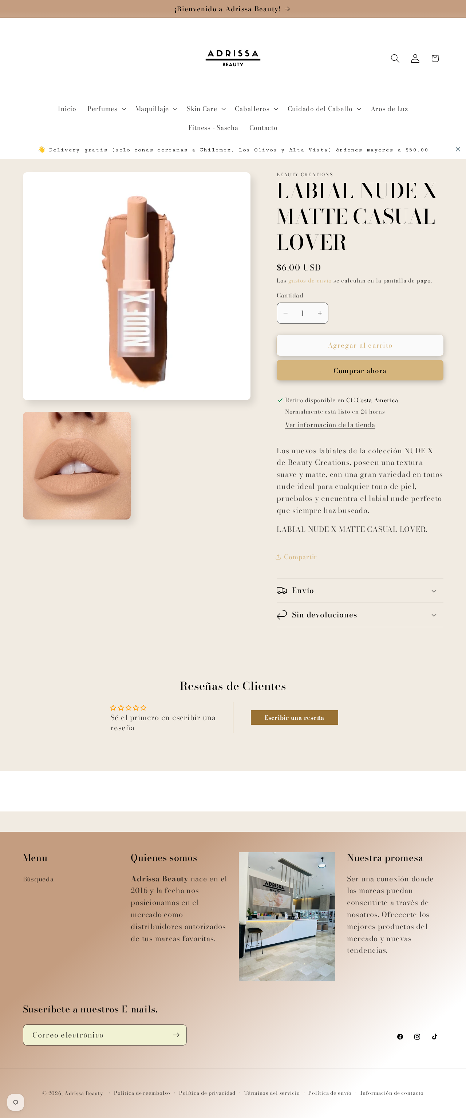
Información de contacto (392, 1093)
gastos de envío (310, 280)
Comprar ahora (360, 371)
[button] (106, 108)
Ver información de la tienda (330, 425)
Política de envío (330, 1093)
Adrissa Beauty (83, 1094)
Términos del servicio (272, 1093)
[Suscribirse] (176, 1035)
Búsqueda (38, 879)
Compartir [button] (300, 557)
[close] (458, 149)
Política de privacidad (207, 1093)
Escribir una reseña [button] (294, 717)
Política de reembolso (142, 1093)
